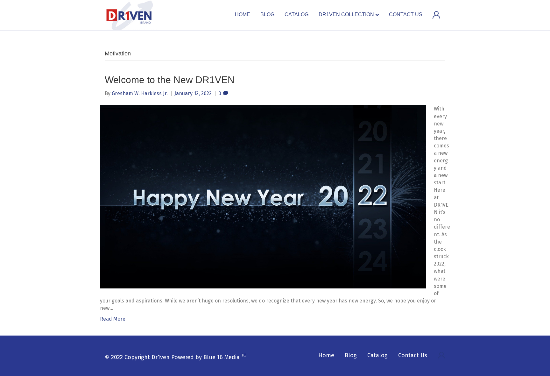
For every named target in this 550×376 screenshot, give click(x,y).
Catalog (296, 14)
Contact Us (405, 14)
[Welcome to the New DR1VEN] (263, 197)
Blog (267, 14)
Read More (112, 319)
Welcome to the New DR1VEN (170, 79)
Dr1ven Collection (346, 14)
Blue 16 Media (221, 357)
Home (242, 14)
